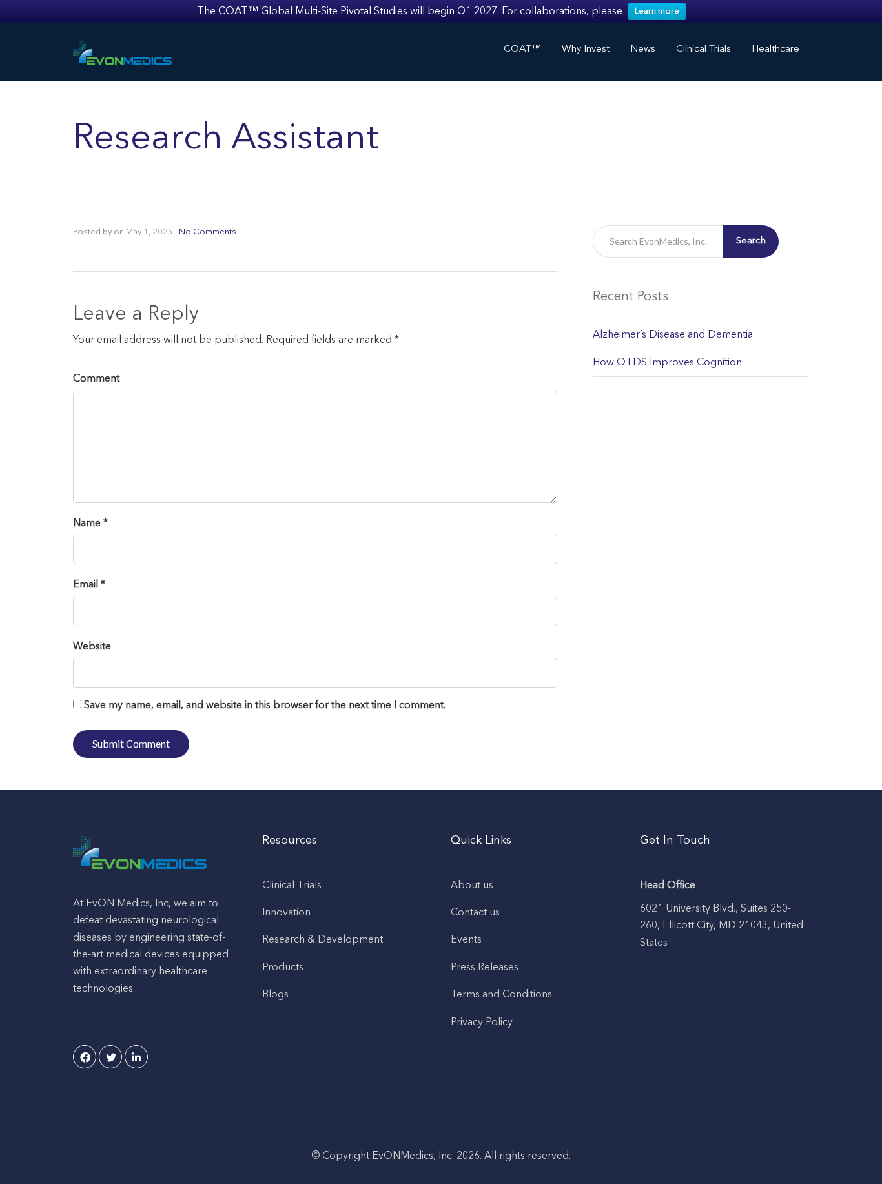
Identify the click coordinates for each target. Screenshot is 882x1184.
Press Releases (484, 968)
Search (751, 241)
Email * (89, 585)
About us (472, 886)
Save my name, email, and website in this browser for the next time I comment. (265, 705)
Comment (96, 379)
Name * (90, 523)
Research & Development (322, 940)
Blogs (275, 995)
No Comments (207, 232)
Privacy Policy (482, 1022)
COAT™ (522, 49)
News (642, 49)
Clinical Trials (292, 886)
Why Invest (586, 49)
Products (282, 968)
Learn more (657, 11)
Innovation (286, 913)
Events (466, 940)
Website (92, 647)
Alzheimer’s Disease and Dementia (673, 335)
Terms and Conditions (501, 995)
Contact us (475, 913)
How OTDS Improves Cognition (667, 363)
